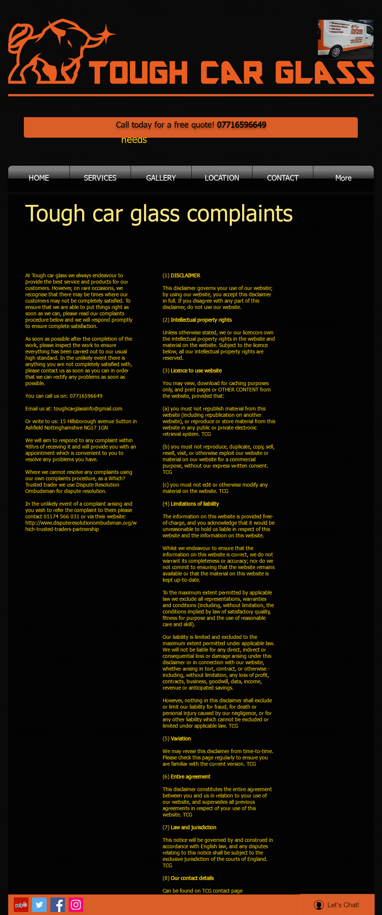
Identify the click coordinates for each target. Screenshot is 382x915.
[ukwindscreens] (21, 904)
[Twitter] (39, 904)
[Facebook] (57, 904)
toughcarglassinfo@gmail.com (88, 409)
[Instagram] (76, 904)
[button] (100, 178)
